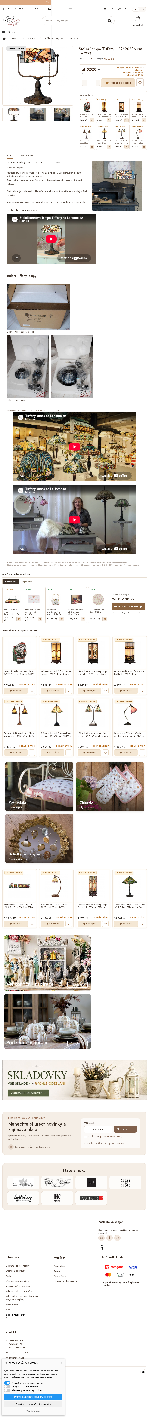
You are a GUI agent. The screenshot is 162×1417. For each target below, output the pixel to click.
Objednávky (59, 1266)
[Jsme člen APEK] (101, 1248)
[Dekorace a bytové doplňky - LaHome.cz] (11, 21)
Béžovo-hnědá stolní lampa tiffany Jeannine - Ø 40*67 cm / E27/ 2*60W (56, 734)
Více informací (33, 1411)
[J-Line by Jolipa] (91, 1182)
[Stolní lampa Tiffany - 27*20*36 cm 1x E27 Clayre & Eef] (14, 114)
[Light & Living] (23, 1198)
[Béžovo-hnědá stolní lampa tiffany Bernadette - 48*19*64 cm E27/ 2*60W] (20, 715)
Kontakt (9, 1275)
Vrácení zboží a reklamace (18, 1286)
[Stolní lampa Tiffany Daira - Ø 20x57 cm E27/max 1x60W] (56, 886)
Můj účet (59, 1258)
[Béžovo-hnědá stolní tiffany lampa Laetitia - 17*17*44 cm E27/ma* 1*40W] (56, 653)
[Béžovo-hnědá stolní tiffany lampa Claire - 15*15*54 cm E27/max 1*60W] (93, 886)
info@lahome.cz (16, 1357)
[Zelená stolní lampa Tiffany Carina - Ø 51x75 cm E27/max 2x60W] (130, 886)
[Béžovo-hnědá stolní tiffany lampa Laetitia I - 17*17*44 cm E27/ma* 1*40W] (93, 653)
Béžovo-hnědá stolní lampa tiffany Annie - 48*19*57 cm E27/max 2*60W (92, 734)
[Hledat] (110, 21)
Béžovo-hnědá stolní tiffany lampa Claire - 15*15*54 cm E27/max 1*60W (92, 906)
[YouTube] (117, 1238)
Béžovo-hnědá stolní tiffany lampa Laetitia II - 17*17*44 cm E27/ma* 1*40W (129, 673)
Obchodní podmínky (15, 1270)
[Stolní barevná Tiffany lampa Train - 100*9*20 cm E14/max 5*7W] (20, 886)
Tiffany (13, 38)
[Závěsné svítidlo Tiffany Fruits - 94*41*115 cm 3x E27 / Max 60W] (12, 599)
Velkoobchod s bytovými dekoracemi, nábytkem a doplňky (23, 1298)
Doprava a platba (25, 155)
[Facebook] (109, 1238)
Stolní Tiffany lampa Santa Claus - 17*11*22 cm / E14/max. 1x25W (19, 673)
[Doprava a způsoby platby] (121, 1272)
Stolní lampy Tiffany (29, 38)
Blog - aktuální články (15, 1314)
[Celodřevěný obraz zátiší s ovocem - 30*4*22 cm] (76, 599)
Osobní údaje (60, 1276)
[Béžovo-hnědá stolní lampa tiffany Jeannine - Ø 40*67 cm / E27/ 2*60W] (56, 715)
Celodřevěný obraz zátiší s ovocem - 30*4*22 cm (75, 612)
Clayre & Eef (110, 59)
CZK (136, 9)
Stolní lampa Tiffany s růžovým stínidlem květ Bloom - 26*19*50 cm (129, 734)
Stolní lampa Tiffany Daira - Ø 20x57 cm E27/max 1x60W (54, 906)
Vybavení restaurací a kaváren (19, 1291)
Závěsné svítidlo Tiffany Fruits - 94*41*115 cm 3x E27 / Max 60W (11, 612)
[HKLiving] (57, 1198)
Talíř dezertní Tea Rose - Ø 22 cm (97, 611)
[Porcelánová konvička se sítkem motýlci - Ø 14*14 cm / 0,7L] (55, 599)
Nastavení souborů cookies (66, 1281)
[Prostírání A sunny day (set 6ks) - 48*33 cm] (33, 599)
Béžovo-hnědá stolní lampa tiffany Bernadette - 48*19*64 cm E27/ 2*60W (19, 734)
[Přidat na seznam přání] (140, 82)
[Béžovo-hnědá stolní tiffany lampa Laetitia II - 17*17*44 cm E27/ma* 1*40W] (130, 653)
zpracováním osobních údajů (111, 1136)
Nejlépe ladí (10, 581)
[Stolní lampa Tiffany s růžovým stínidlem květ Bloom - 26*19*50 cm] (130, 715)
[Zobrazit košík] (138, 18)
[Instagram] (101, 1238)
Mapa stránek (12, 1304)
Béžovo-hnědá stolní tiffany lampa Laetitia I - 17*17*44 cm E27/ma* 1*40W (93, 673)
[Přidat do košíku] (92, 120)
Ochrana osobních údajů (17, 1280)
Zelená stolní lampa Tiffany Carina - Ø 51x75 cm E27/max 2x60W (129, 906)
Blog (8, 1309)
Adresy (57, 1271)
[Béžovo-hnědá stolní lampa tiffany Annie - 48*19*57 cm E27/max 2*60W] (93, 715)
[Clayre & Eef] (23, 1182)
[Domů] (5, 39)
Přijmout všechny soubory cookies (33, 1397)
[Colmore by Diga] (91, 1198)
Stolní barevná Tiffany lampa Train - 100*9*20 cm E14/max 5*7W (19, 906)
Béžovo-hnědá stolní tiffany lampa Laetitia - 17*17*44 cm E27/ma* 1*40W (56, 673)
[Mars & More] (125, 1182)
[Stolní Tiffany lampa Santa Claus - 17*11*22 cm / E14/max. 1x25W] (20, 653)
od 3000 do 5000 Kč (43, 410)
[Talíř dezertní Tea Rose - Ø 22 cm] (98, 599)
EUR (142, 9)
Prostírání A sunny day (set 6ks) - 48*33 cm (32, 612)
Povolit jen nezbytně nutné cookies (33, 1404)
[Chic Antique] (57, 1182)
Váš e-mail (89, 1123)
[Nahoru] (143, 1372)
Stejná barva (27, 581)
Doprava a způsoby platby (17, 1265)
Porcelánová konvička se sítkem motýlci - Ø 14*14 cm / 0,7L (54, 612)
